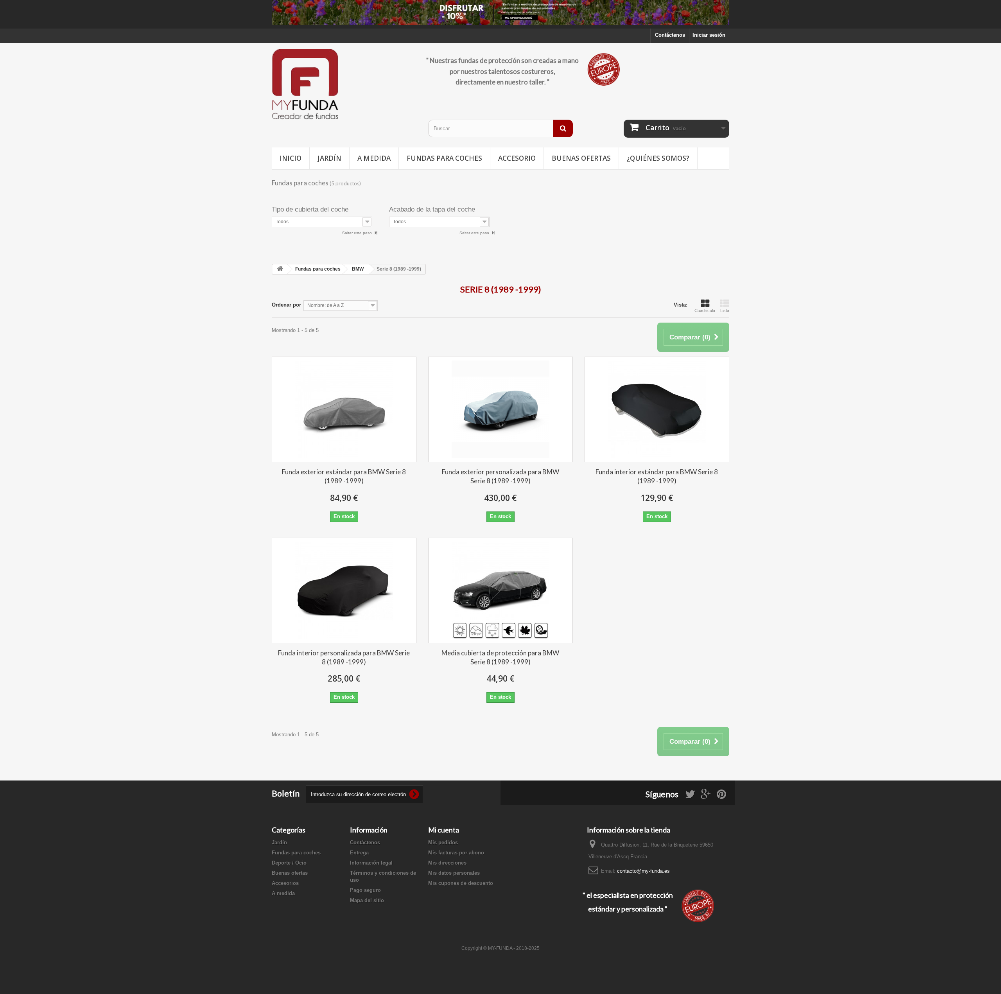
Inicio (290, 158)
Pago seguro (365, 890)
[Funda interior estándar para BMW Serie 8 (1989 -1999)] (656, 409)
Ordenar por (286, 305)
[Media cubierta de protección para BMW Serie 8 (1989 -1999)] (500, 590)
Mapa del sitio (367, 900)
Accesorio (517, 158)
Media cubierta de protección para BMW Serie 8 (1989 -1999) (500, 657)
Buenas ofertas (581, 158)
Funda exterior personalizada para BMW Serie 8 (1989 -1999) (500, 476)
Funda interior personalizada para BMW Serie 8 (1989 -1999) (344, 657)
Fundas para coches (444, 158)
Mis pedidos (443, 842)
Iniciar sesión (708, 35)
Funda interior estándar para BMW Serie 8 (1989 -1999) (657, 476)
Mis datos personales (454, 873)
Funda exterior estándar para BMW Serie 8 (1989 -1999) (344, 476)
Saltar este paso (357, 233)
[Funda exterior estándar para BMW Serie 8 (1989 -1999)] (344, 409)
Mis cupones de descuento (460, 883)
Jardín (329, 158)
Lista (724, 310)
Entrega (359, 853)
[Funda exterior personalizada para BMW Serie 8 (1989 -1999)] (500, 409)
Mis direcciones (447, 863)
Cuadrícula (704, 310)
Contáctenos (670, 35)
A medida (374, 158)
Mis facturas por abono (456, 853)
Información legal (371, 863)
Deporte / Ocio (289, 863)
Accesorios (285, 883)
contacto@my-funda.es (643, 871)
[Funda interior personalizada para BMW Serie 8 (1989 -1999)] (344, 590)
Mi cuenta (443, 829)
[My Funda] (344, 84)
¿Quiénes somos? (658, 158)
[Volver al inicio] (280, 269)
